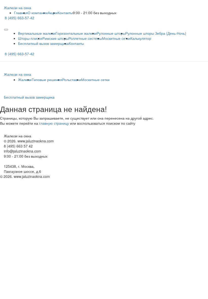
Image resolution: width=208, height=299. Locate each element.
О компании (38, 12)
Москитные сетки (116, 38)
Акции (53, 12)
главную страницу (54, 123)
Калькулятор (140, 38)
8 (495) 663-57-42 (19, 17)
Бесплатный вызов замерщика (43, 43)
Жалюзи (25, 79)
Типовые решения (47, 79)
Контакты (65, 12)
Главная (21, 12)
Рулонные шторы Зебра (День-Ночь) (155, 33)
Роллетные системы (85, 38)
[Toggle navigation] (6, 29)
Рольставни (71, 79)
